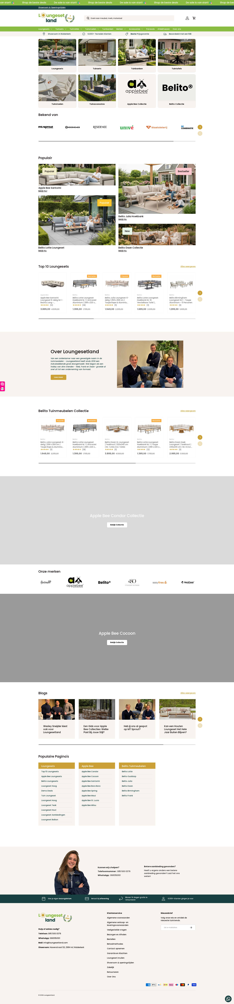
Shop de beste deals (34, 2)
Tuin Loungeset (48, 795)
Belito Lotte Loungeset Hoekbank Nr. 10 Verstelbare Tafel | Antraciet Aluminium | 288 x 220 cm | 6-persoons (147, 303)
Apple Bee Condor (90, 771)
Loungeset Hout (48, 810)
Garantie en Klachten (117, 953)
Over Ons (111, 976)
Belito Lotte (127, 771)
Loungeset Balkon (49, 819)
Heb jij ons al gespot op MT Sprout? (135, 728)
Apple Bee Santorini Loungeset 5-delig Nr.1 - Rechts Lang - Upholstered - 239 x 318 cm (51, 302)
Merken (119, 29)
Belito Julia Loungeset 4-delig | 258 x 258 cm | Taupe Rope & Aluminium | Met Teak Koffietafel (117, 301)
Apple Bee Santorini (91, 781)
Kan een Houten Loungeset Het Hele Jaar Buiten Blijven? (175, 729)
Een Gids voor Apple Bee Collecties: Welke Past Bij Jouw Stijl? (96, 729)
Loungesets (43, 29)
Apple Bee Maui (89, 795)
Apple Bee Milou (89, 805)
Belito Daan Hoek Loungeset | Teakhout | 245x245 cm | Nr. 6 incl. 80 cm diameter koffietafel (180, 447)
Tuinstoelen (90, 29)
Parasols (150, 29)
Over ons (177, 29)
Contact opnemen (116, 948)
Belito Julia (127, 781)
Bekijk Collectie (117, 525)
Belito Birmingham (130, 790)
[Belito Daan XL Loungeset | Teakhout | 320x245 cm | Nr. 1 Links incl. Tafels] (117, 427)
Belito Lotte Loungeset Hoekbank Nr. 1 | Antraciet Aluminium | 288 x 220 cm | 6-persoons (85, 301)
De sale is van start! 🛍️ (67, 2)
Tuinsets (59, 29)
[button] (194, 18)
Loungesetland (49, 995)
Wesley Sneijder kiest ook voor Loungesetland (55, 729)
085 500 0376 (123, 871)
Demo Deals (47, 790)
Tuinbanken (107, 29)
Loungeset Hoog (49, 786)
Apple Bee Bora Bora (91, 786)
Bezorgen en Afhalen (116, 934)
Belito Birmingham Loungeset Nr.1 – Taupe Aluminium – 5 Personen (180, 300)
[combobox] (129, 18)
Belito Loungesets (49, 781)
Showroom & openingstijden (120, 962)
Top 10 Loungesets (50, 771)
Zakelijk (110, 967)
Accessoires (134, 29)
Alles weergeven (188, 266)
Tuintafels (74, 29)
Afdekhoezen (164, 29)
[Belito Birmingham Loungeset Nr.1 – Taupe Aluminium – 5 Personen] (181, 283)
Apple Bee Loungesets (51, 776)
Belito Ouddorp (129, 776)
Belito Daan (127, 786)
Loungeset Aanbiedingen (53, 815)
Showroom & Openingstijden (52, 7)
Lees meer (58, 377)
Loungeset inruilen (115, 958)
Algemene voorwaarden (118, 917)
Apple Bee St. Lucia (90, 800)
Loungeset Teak (48, 805)
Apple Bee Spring (89, 790)
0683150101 (115, 875)
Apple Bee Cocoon (90, 776)
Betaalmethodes (115, 944)
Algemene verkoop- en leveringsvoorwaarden (117, 923)
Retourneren (113, 972)
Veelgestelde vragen (117, 930)
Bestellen (111, 939)
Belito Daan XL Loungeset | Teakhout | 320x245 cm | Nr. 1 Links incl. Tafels (117, 444)
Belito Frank (127, 795)
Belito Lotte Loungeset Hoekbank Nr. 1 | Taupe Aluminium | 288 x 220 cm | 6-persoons (149, 446)
